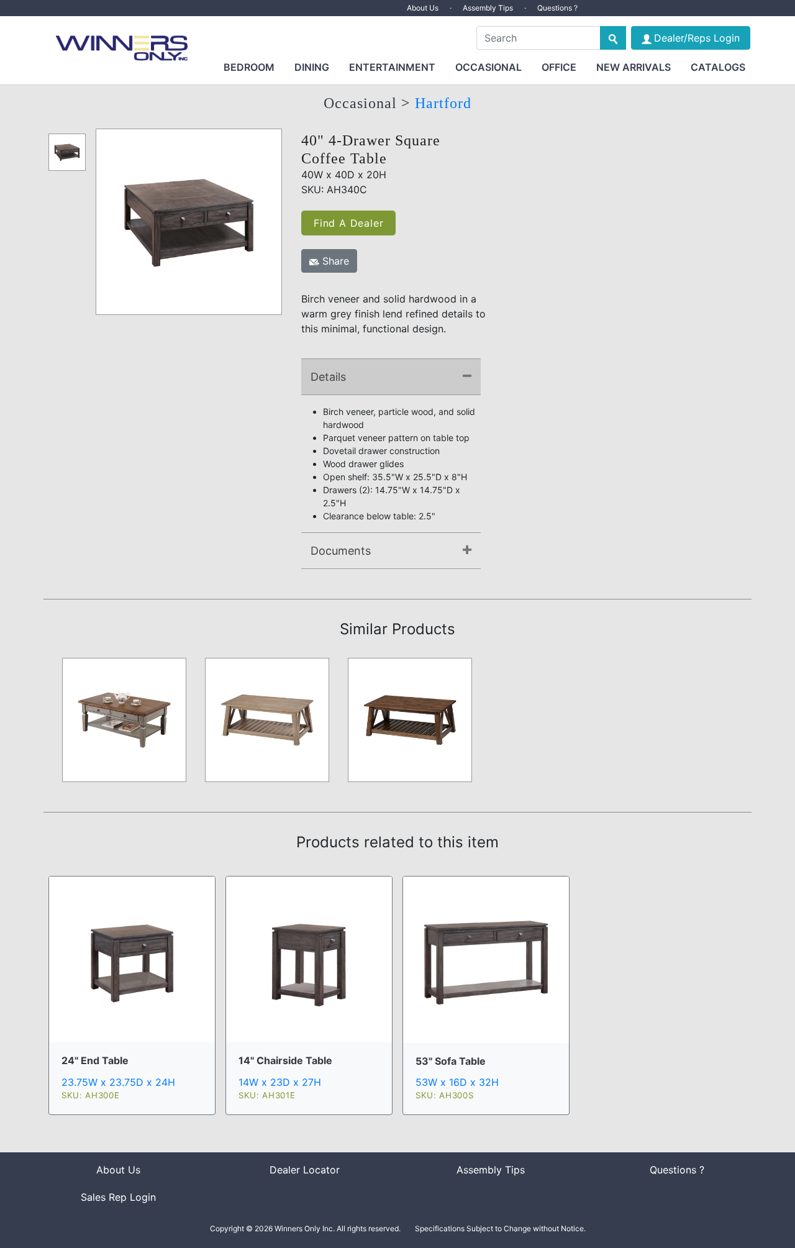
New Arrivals (633, 67)
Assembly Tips (488, 7)
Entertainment (392, 67)
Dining (311, 67)
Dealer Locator (305, 1170)
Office (559, 67)
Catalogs (718, 67)
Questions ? (557, 7)
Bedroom (249, 67)
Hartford (443, 103)
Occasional (488, 67)
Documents (341, 550)
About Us (422, 7)
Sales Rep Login (118, 1197)
